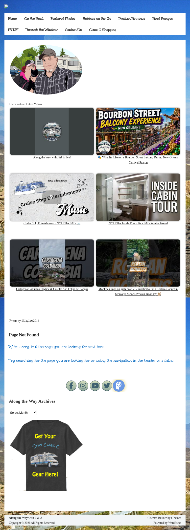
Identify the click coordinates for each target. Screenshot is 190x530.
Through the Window (41, 30)
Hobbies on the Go (97, 18)
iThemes (176, 518)
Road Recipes (163, 18)
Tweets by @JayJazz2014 (24, 321)
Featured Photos (63, 18)
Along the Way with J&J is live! (52, 157)
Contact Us (73, 30)
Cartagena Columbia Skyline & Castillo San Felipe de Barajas (52, 289)
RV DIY (13, 30)
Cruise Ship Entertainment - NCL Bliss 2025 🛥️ (52, 223)
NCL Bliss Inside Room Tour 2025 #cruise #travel (138, 223)
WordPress (174, 523)
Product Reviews (132, 18)
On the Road (33, 18)
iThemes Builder (157, 518)
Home (12, 18)
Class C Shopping (102, 30)
